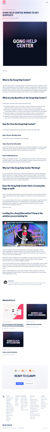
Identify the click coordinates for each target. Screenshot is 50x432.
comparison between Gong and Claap (23, 259)
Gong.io (35, 85)
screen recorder (44, 263)
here (8, 138)
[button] (47, 2)
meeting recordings (18, 251)
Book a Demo (19, 383)
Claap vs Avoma (24, 400)
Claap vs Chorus (24, 405)
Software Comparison (11, 9)
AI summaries (27, 251)
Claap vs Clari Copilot (23, 407)
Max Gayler (7, 18)
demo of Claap (33, 270)
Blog (3, 9)
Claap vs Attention (24, 402)
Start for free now (29, 383)
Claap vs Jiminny (24, 403)
